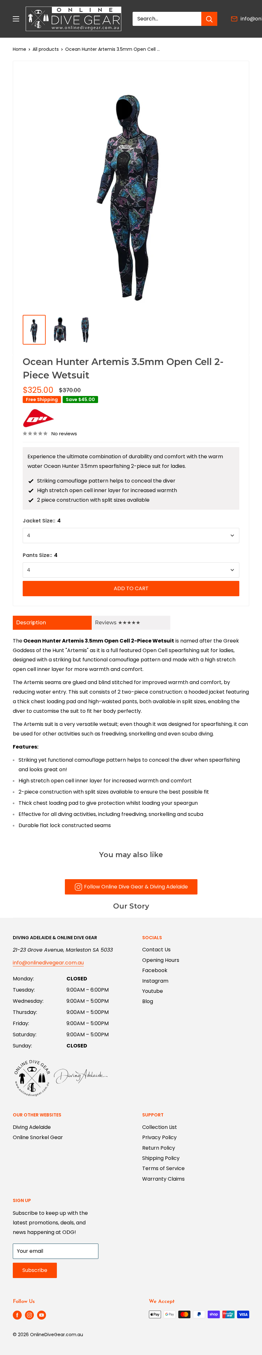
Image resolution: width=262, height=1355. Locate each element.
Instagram (155, 981)
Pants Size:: (40, 555)
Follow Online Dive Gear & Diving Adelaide (136, 886)
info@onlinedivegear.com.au (48, 962)
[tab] (52, 623)
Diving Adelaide (32, 1127)
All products (46, 49)
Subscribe (34, 1270)
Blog (147, 1001)
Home (19, 49)
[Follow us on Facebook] (17, 1315)
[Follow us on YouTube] (41, 1315)
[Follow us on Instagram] (29, 1315)
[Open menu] (16, 18)
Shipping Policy (161, 1158)
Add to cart (131, 588)
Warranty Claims (163, 1179)
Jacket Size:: (42, 520)
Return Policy (158, 1148)
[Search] (209, 19)
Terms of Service (163, 1168)
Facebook (154, 970)
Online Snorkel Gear (38, 1137)
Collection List (159, 1127)
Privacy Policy (159, 1137)
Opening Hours (160, 960)
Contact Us (156, 949)
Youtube (152, 991)
